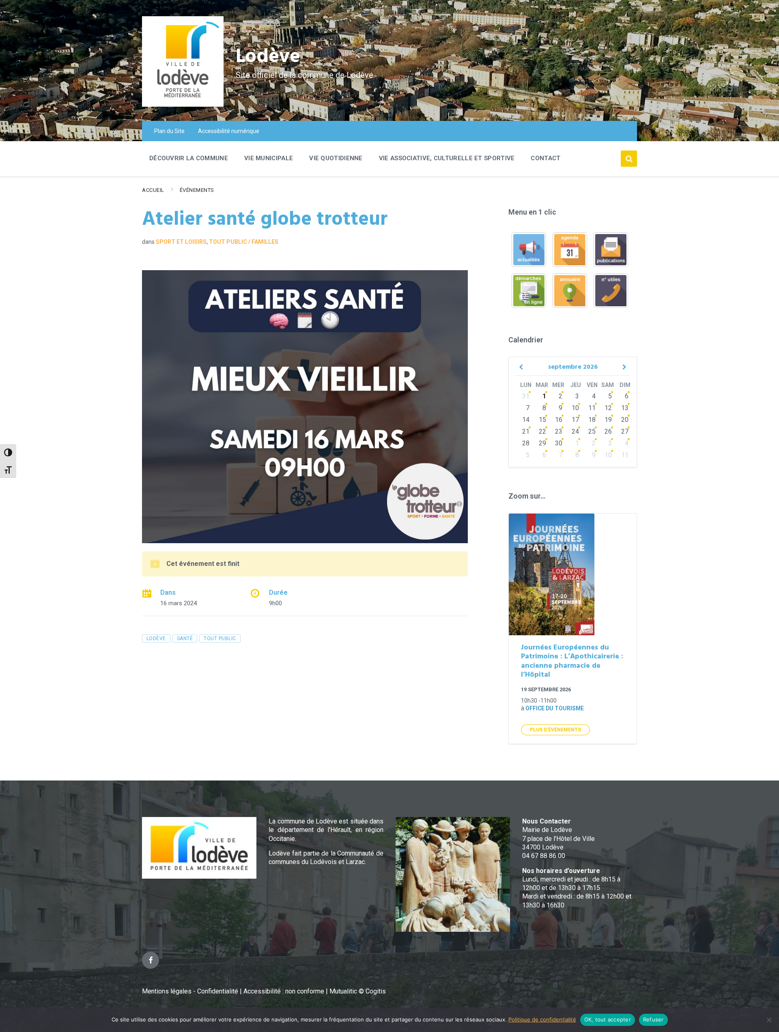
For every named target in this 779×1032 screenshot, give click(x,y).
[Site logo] (183, 104)
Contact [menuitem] (545, 158)
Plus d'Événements (555, 730)
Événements (197, 190)
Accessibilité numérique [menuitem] (228, 131)
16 (558, 420)
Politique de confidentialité (542, 1019)
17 (575, 420)
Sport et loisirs (181, 242)
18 (592, 420)
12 (608, 408)
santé (185, 638)
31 (525, 396)
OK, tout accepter (607, 1019)
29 (542, 443)
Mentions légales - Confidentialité (190, 991)
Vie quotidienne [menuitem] (336, 158)
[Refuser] (769, 1020)
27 (624, 431)
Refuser (653, 1019)
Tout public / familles (243, 242)
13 (624, 408)
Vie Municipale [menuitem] (268, 158)
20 (624, 420)
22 (542, 431)
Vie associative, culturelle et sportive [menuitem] (447, 158)
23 (558, 431)
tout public (220, 638)
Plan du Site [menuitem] (169, 131)
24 (575, 431)
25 (592, 431)
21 (525, 431)
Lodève (268, 57)
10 (575, 408)
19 (608, 420)
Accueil (153, 190)
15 (542, 420)
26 (608, 431)
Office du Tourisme (554, 708)
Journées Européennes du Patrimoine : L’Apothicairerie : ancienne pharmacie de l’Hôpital (572, 661)
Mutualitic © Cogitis (357, 991)
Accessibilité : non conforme (284, 991)
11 (592, 408)
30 (558, 443)
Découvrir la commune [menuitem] (188, 158)
